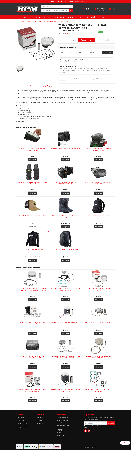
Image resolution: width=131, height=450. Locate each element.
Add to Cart (87, 40)
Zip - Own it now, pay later (63, 426)
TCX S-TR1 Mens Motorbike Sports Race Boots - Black (65, 216)
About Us (40, 418)
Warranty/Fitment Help (63, 17)
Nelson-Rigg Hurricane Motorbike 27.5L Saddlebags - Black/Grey (65, 182)
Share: (61, 34)
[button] (88, 9)
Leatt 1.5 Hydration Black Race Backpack (98, 216)
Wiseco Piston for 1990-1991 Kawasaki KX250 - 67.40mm (98, 289)
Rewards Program (41, 17)
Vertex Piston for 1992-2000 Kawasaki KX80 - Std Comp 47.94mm (65, 390)
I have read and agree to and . (98, 426)
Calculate (108, 52)
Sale (79, 17)
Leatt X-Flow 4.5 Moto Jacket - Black (32, 249)
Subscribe (111, 423)
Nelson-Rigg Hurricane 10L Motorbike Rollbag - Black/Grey (98, 182)
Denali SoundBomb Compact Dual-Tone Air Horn (65, 148)
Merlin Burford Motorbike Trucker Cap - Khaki (32, 216)
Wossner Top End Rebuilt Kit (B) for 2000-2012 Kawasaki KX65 (98, 390)
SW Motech (90, 17)
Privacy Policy (61, 432)
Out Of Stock (32, 227)
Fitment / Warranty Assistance (22, 427)
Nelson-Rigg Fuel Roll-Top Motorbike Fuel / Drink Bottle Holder (32, 182)
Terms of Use (61, 438)
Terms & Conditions (63, 418)
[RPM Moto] (27, 9)
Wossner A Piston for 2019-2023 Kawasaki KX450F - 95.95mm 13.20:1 (98, 356)
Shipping (59, 430)
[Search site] (71, 6)
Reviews (40, 86)
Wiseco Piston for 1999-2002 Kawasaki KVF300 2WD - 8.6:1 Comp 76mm (32, 390)
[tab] (21, 86)
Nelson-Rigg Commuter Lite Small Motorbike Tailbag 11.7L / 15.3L (98, 149)
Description (21, 86)
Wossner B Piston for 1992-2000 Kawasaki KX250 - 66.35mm (65, 323)
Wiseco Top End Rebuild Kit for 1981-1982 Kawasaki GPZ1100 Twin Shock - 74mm (32, 323)
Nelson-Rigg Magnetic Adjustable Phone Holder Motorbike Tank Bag (32, 149)
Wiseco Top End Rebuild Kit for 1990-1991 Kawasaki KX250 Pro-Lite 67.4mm (32, 356)
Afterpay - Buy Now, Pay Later (63, 421)
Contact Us (104, 17)
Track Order (20, 420)
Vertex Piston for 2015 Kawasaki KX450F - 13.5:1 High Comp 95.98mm (98, 323)
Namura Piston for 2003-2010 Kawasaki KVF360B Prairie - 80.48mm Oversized (65, 356)
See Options (65, 227)
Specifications (31, 86)
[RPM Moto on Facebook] (85, 430)
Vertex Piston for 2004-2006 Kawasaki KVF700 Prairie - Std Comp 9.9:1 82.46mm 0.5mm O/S (32, 289)
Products (25, 17)
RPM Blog (40, 423)
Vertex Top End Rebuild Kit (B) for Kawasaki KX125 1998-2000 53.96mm (65, 289)
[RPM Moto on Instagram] (89, 430)
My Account (20, 418)
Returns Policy (61, 435)
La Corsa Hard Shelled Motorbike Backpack (65, 249)
